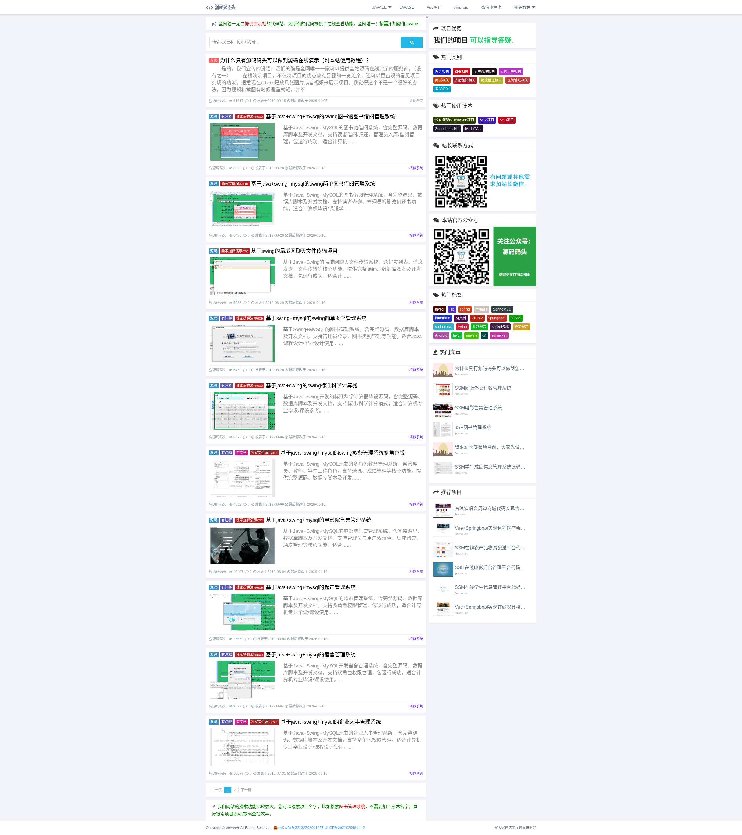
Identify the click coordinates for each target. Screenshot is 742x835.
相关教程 (521, 7)
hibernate (442, 318)
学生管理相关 (484, 72)
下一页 (246, 790)
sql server (499, 335)
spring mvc (443, 327)
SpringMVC (502, 309)
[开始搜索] (412, 42)
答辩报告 (521, 327)
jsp (452, 309)
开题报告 (479, 327)
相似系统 (416, 168)
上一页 (217, 790)
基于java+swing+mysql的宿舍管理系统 (311, 655)
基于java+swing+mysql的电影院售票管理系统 (318, 520)
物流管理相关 (491, 80)
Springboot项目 (447, 129)
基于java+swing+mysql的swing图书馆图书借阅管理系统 (330, 116)
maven (471, 335)
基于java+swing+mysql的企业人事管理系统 (331, 722)
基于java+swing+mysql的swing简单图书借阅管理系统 (313, 184)
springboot (496, 318)
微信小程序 (490, 7)
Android (460, 7)
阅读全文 (416, 101)
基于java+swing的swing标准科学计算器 (311, 386)
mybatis (481, 309)
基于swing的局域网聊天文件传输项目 (294, 251)
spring (465, 309)
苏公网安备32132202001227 (300, 828)
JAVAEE (379, 7)
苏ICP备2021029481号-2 (345, 828)
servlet (516, 318)
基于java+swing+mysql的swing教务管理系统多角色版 (343, 453)
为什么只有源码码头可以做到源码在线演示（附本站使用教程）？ (295, 60)
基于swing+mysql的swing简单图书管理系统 (316, 318)
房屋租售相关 (464, 80)
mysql (439, 309)
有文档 (461, 318)
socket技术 (500, 327)
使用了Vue (473, 129)
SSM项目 (487, 120)
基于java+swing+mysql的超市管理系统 (311, 587)
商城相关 (442, 80)
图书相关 (461, 72)
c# (484, 335)
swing (462, 327)
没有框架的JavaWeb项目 (454, 120)
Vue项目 (433, 7)
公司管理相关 (510, 72)
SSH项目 (507, 120)
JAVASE (406, 7)
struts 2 (477, 318)
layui (457, 335)
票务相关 (442, 72)
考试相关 (442, 89)
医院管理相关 (517, 80)
